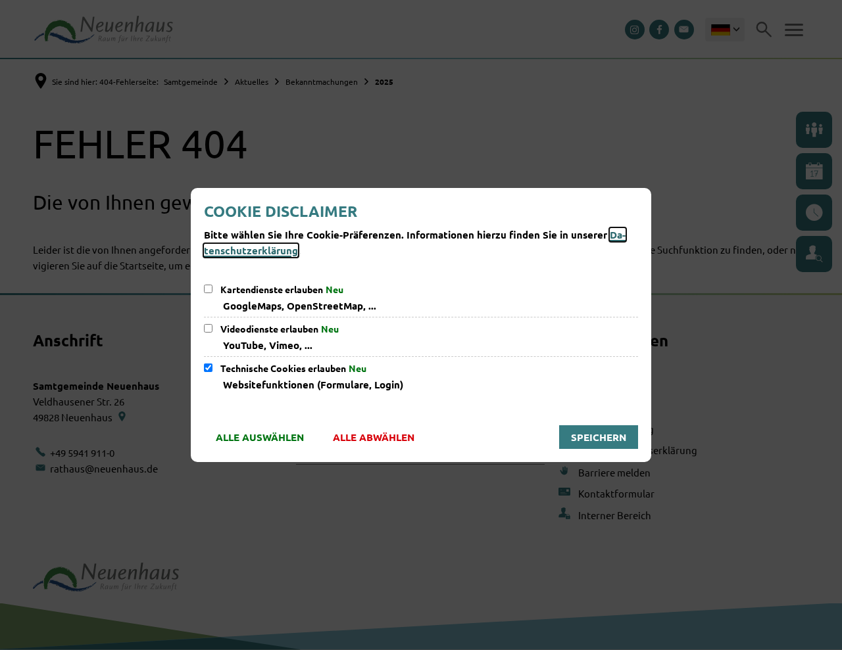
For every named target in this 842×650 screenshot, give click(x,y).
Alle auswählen (260, 437)
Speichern (598, 437)
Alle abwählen (373, 437)
